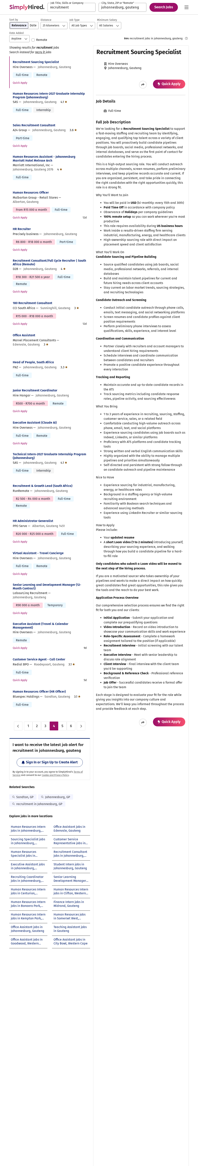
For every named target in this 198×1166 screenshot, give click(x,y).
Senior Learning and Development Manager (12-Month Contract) (47, 586)
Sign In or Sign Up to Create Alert (52, 762)
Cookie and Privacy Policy (55, 775)
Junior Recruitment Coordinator (35, 390)
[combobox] (72, 7)
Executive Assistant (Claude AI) (35, 422)
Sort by (13, 19)
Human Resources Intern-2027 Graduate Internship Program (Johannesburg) (49, 95)
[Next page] (81, 726)
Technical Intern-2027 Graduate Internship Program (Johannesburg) (49, 456)
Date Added (16, 33)
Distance (46, 20)
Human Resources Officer (31, 192)
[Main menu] (186, 7)
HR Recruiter (22, 229)
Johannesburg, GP (57, 797)
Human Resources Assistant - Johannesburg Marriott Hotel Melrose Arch (44, 158)
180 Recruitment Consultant (32, 303)
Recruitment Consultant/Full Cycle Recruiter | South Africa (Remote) (49, 262)
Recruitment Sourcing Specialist (36, 62)
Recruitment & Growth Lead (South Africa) (42, 486)
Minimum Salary (107, 20)
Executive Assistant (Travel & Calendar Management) (40, 625)
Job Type (74, 20)
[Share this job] (143, 85)
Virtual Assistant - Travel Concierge (38, 553)
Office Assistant (24, 335)
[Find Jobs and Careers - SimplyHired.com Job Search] (26, 7)
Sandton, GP (24, 797)
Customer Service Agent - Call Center (39, 659)
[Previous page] (18, 726)
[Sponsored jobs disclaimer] (186, 38)
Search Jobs (163, 7)
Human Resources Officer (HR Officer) (39, 691)
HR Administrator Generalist (33, 521)
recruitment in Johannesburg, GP (39, 804)
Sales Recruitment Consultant (34, 125)
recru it (40, 52)
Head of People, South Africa (33, 362)
